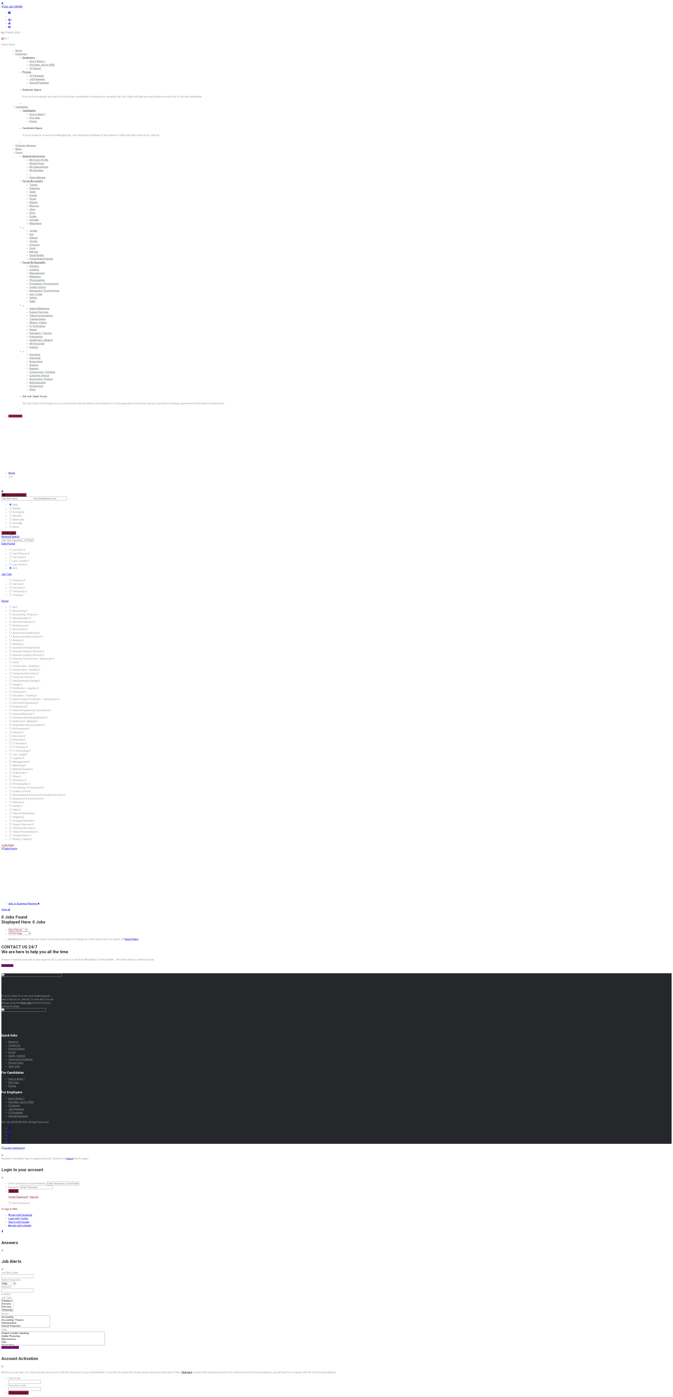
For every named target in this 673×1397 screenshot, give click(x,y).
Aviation (34, 365)
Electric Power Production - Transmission (35, 699)
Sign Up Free (15, 416)
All (14, 568)
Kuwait (33, 195)
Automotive (36, 361)
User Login (14, 1066)
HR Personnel (36, 343)
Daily (15, 504)
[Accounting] (26, 1317)
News (18, 149)
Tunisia (33, 184)
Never (16, 526)
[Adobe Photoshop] (53, 1336)
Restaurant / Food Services (44, 290)
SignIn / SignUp (16, 1055)
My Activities (36, 170)
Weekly (17, 508)
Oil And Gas (19, 772)
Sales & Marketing (39, 308)
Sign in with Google (18, 1222)
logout (69, 1158)
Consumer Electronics (25, 673)
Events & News (16, 1048)
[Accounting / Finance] (26, 1320)
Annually (17, 523)
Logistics (34, 269)
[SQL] (53, 1342)
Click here (186, 1372)
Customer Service (39, 375)
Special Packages (39, 82)
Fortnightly (18, 512)
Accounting (19, 610)
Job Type (6, 574)
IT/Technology (37, 326)
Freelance (18, 580)
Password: (14, 1187)
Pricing (26, 72)
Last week (18, 557)
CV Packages (36, 75)
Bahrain (33, 251)
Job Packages (37, 79)
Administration (37, 382)
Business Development (26, 647)
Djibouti (33, 237)
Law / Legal (35, 294)
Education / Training (40, 333)
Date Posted (8, 543)
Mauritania (35, 223)
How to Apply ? (37, 114)
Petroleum (19, 780)
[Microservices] (53, 1339)
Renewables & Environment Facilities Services (38, 795)
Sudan (33, 216)
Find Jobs (34, 117)
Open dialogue (37, 177)
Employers (21, 54)
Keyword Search (10, 536)
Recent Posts (36, 163)
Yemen (33, 241)
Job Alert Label (9, 1272)
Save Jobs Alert (10, 1347)
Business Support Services (28, 651)
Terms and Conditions (20, 1059)
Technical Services (23, 828)
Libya (32, 209)
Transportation (37, 319)
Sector (5, 601)
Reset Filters (131, 939)
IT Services (19, 743)
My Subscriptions (38, 167)
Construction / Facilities (42, 372)
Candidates (21, 107)
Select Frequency (11, 1279)
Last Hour (18, 549)
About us (13, 1041)
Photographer (37, 280)
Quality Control (37, 287)
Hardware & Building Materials (29, 717)
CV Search (35, 68)
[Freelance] (7, 1301)
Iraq (31, 234)
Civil (15, 662)
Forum (19, 152)
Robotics (34, 266)
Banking (33, 368)
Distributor (19, 691)
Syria (32, 212)
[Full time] (7, 1303)
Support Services (38, 312)
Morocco (34, 205)
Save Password (21, 1203)
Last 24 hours (20, 553)
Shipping (18, 817)
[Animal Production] (26, 1326)
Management (37, 273)
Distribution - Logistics (25, 688)
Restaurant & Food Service (27, 798)
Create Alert (9, 533)
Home (18, 50)
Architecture (36, 386)
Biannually (18, 519)
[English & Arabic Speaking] (53, 1333)
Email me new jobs (15, 495)
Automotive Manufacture (27, 636)
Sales (32, 301)
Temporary (19, 591)
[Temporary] (7, 1309)
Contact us (14, 1045)
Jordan (33, 230)
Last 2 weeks (20, 560)
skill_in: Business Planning (23, 903)
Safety (33, 297)
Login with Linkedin (21, 1225)
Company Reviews (25, 145)
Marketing (35, 276)
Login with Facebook (21, 1215)
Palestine (34, 188)
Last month (19, 564)
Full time (17, 584)
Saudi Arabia (36, 255)
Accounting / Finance (41, 379)
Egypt (32, 248)
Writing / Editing (38, 322)
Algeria (33, 202)
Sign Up (34, 1197)
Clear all (5, 909)
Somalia (34, 219)
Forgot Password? (18, 1197)
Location (6, 1294)
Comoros (34, 244)
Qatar (32, 191)
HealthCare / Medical (41, 340)
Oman (32, 198)
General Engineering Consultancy (31, 710)
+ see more (7, 845)
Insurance (34, 354)
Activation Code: (17, 1385)
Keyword (6, 1286)
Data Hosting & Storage (26, 680)
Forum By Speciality (33, 262)
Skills (4, 1329)
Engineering (36, 336)
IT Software (19, 747)
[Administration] (26, 1323)
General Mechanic (23, 714)
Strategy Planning (23, 820)
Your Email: (14, 1378)
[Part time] (7, 1306)
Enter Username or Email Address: (27, 1183)
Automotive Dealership (26, 633)
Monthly (17, 515)
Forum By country (32, 181)
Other (32, 389)
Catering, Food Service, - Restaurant (33, 658)
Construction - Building (25, 666)
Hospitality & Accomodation (28, 725)
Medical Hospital (22, 769)
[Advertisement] (106, 874)
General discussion (33, 156)
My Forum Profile (38, 159)
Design (33, 329)
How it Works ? (37, 61)
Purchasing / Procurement (44, 283)
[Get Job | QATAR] (11, 6)
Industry (33, 347)
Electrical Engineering (25, 702)
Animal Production (23, 621)
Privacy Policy (15, 1062)
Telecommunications (41, 315)
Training (17, 595)
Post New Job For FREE (42, 64)
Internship (34, 358)
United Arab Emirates (41, 258)
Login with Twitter (18, 1218)
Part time (18, 587)
